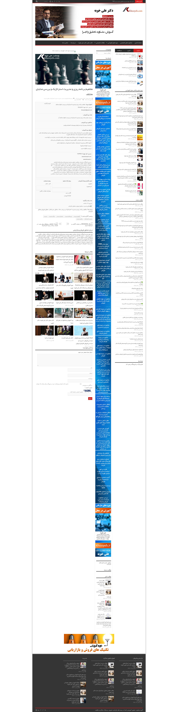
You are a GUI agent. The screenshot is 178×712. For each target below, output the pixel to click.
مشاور (77, 162)
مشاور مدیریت (47, 98)
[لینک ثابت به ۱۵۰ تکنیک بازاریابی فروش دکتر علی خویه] (140, 173)
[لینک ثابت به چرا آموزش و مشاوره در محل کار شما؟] (64, 317)
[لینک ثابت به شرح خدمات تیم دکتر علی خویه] (64, 300)
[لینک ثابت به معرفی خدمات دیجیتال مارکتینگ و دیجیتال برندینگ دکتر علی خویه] (83, 282)
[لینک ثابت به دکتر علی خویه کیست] (64, 335)
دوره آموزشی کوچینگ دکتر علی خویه (127, 162)
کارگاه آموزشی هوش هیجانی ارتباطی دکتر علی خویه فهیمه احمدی (46, 270)
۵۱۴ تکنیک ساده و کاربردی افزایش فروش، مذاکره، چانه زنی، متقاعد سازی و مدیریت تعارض (45, 288)
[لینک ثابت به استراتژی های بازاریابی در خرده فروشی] (140, 78)
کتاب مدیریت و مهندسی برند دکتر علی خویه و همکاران (125, 136)
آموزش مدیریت (77, 216)
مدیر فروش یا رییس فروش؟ (136, 339)
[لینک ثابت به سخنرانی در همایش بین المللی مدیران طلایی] (83, 300)
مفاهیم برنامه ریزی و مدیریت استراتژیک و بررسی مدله (73, 209)
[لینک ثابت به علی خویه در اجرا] (44, 335)
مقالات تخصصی (100, 42)
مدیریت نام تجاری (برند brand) (129, 67)
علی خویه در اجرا (49, 337)
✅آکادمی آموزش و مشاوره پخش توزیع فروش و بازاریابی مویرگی (127, 185)
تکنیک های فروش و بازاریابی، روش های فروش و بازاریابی (130, 328)
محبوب (138, 50)
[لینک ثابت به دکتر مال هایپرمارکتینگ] (140, 195)
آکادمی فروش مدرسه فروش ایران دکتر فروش (132, 299)
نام (91, 367)
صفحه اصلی (138, 42)
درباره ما (73, 42)
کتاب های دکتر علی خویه (85, 42)
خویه (85, 107)
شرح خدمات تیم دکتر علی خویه (64, 302)
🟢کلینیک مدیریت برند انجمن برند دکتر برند (132, 304)
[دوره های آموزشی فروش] (89, 651)
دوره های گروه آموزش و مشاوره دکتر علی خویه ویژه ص (121, 1)
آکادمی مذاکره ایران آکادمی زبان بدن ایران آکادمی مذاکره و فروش (129, 294)
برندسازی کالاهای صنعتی (130, 61)
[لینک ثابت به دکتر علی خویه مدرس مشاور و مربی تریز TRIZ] (108, 618)
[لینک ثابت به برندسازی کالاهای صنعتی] (140, 65)
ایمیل (90, 373)
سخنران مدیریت (60, 216)
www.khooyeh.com (86, 156)
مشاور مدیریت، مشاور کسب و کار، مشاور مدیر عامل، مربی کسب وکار (129, 333)
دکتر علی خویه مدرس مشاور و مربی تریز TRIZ (101, 616)
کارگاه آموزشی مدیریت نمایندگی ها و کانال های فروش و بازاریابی (130, 323)
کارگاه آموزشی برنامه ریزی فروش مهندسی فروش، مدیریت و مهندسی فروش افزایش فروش (84, 340)
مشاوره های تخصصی (126, 42)
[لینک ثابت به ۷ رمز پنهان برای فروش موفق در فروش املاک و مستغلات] (140, 58)
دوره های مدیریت (68, 216)
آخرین (128, 50)
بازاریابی (56, 162)
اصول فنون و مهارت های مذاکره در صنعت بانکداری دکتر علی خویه (103, 593)
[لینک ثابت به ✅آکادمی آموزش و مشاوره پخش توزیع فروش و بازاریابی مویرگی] (140, 188)
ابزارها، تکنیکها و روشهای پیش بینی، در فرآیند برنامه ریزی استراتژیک (47, 224)
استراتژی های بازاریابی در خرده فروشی (127, 74)
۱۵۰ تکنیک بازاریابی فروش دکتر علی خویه (126, 169)
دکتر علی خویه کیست (67, 337)
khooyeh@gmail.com (86, 110)
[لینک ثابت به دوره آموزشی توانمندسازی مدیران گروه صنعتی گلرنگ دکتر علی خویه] (44, 300)
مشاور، (109, 562)
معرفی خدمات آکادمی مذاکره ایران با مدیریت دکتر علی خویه (126, 150)
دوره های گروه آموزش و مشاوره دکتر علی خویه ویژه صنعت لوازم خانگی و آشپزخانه (64, 259)
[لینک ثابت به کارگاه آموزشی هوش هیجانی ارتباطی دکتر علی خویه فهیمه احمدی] (44, 264)
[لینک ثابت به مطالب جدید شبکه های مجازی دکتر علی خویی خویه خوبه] (108, 585)
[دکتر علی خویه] (76, 37)
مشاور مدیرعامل (53, 209)
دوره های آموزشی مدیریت (67, 98)
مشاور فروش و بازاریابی (80, 98)
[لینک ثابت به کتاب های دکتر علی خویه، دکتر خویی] (44, 317)
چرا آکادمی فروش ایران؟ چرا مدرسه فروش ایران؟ (131, 308)
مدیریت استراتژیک (53, 98)
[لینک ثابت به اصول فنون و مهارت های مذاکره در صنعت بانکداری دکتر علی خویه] (108, 594)
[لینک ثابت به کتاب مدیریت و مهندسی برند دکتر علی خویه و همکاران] (140, 140)
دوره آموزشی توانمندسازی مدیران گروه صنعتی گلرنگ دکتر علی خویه (45, 305)
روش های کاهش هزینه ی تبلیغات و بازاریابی (126, 81)
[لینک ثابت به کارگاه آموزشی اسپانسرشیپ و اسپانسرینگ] (140, 133)
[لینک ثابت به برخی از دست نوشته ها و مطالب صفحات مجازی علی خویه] (83, 317)
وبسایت (90, 378)
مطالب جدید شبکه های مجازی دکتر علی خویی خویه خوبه (101, 583)
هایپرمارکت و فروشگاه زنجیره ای (134, 364)
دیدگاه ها (119, 50)
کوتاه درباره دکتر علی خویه (130, 156)
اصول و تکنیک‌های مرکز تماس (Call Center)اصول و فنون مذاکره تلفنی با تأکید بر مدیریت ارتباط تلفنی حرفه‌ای (83, 271)
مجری (105, 562)
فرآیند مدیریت (52, 216)
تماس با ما (65, 42)
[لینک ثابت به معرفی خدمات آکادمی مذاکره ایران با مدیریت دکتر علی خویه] (140, 153)
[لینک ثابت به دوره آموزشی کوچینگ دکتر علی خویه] (64, 282)
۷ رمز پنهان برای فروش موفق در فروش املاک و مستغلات (126, 55)
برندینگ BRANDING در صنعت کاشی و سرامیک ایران (82, 224)
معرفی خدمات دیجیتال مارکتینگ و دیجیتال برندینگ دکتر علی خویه (83, 286)
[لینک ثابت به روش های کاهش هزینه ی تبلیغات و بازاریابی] (140, 85)
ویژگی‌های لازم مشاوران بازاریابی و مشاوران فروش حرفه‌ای (129, 354)
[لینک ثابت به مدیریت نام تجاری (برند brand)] (140, 72)
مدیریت (59, 98)
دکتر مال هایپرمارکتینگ (130, 191)
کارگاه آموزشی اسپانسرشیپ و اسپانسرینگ (126, 129)
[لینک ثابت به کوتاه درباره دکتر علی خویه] (140, 160)
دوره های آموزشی (113, 42)
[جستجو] (36, 1)
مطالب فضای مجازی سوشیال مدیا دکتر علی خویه (132, 232)
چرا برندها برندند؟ (138, 313)
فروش (73, 163)
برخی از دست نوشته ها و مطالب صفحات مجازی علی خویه (84, 321)
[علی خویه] (132, 11)
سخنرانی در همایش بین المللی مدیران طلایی (133, 317)
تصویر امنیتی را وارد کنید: (76, 392)
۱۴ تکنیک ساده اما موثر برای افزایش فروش (133, 349)
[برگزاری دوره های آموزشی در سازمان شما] (64, 50)
